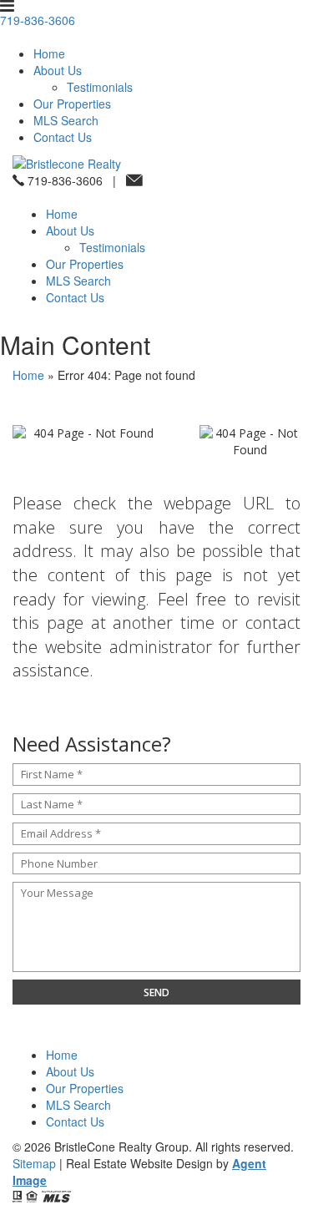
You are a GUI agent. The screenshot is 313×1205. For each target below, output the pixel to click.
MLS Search (65, 120)
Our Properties (72, 103)
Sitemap (34, 1163)
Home (49, 53)
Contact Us (62, 137)
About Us (57, 70)
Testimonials (100, 86)
